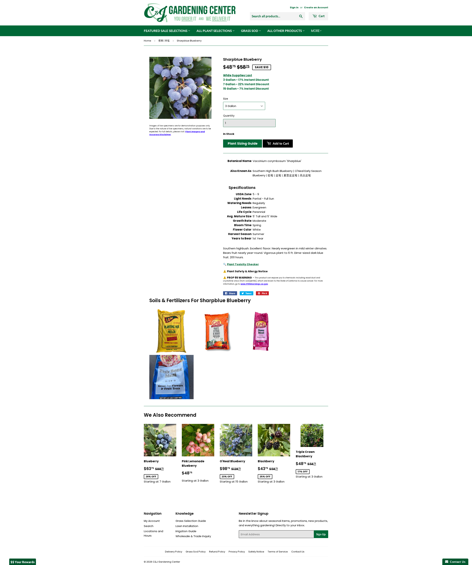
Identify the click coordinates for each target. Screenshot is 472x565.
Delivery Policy (173, 551)
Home (147, 40)
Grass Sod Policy (196, 551)
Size (225, 99)
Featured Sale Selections (166, 31)
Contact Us (297, 551)
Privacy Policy (237, 551)
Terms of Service (278, 551)
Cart (321, 16)
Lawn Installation (187, 526)
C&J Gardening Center (166, 562)
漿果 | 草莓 (164, 40)
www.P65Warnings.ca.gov (254, 284)
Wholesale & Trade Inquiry (193, 536)
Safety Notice (256, 551)
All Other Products (285, 31)
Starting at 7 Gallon (160, 471)
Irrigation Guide (186, 531)
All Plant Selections (214, 31)
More (315, 31)
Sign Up (321, 534)
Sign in (294, 7)
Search (148, 526)
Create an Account (316, 7)
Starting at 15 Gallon (236, 471)
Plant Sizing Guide (242, 143)
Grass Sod (250, 31)
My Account (152, 521)
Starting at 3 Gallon (195, 471)
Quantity (229, 116)
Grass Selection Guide (191, 521)
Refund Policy (217, 551)
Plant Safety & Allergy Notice (247, 271)
